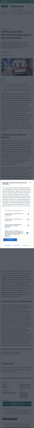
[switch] (28, 214)
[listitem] (17, 210)
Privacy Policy (26, 245)
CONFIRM (10, 239)
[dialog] (17, 214)
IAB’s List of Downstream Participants (19, 206)
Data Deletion (8, 245)
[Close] (30, 182)
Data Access (17, 245)
